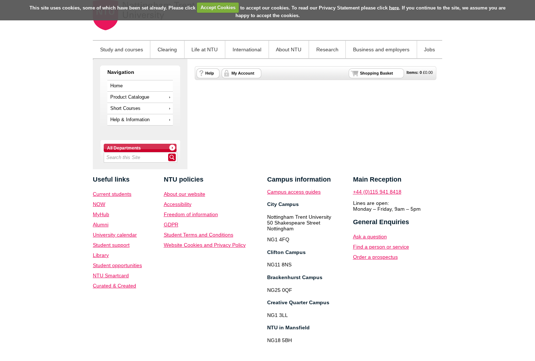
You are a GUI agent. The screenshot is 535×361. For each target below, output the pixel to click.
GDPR (171, 224)
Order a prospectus (375, 257)
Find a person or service (381, 247)
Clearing (167, 49)
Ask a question (370, 236)
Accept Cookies (218, 7)
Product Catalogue (129, 97)
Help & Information (130, 119)
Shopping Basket (376, 73)
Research (327, 49)
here (394, 7)
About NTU (288, 49)
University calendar (115, 235)
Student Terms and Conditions (198, 235)
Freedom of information (191, 214)
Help (209, 73)
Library (101, 255)
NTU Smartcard (111, 275)
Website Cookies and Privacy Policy (205, 245)
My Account (242, 73)
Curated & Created (114, 286)
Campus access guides (294, 192)
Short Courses (125, 108)
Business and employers (381, 49)
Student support (111, 245)
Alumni (100, 224)
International (247, 49)
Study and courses (121, 49)
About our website (184, 194)
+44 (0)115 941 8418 (377, 192)
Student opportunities (117, 265)
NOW (99, 204)
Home (116, 85)
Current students (112, 194)
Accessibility (177, 204)
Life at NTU (204, 49)
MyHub (101, 214)
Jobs (429, 49)
